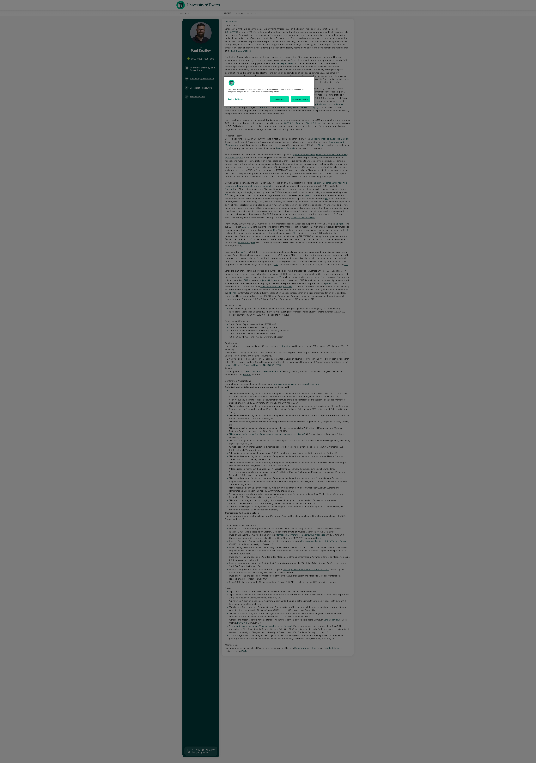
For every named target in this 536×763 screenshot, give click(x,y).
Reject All (279, 99)
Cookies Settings (235, 99)
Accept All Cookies (300, 99)
